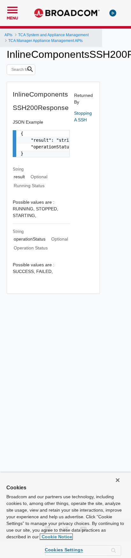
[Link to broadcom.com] (67, 13)
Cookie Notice (56, 536)
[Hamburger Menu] (12, 9)
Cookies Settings (64, 549)
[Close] (118, 480)
